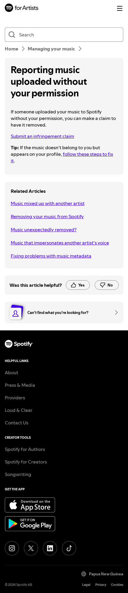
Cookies (117, 585)
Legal (86, 585)
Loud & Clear (18, 410)
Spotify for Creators (26, 461)
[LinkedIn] (50, 548)
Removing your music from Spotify (47, 216)
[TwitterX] (31, 548)
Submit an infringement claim (42, 136)
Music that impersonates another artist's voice (60, 242)
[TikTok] (69, 548)
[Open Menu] (119, 8)
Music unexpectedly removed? (44, 229)
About (11, 372)
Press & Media (20, 385)
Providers (15, 397)
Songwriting (18, 474)
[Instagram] (12, 548)
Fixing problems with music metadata (51, 255)
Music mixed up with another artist (48, 203)
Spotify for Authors (25, 449)
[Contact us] (114, 312)
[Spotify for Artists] (22, 8)
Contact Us (16, 422)
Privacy (100, 585)
